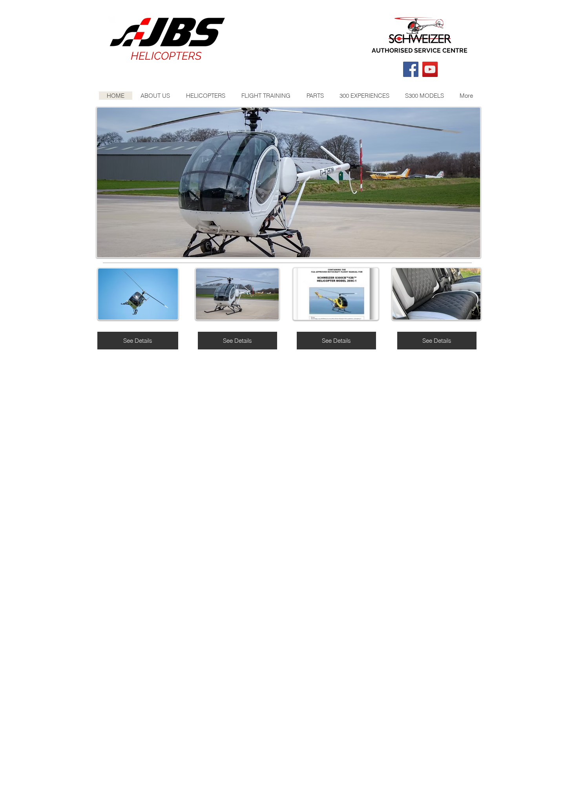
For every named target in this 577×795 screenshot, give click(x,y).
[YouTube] (430, 69)
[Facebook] (410, 69)
